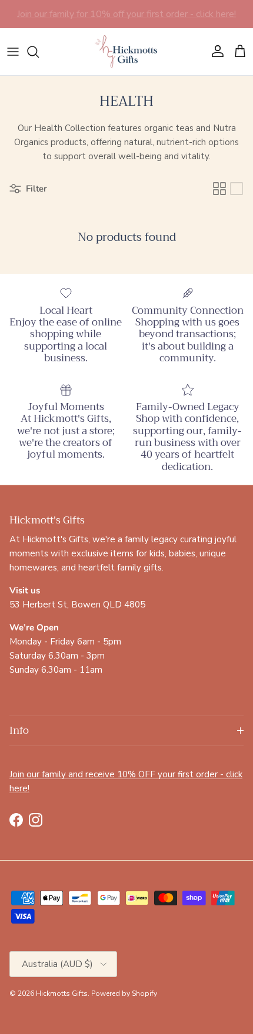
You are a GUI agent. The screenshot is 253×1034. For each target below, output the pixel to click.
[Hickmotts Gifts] (126, 51)
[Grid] (219, 189)
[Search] (39, 52)
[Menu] (13, 52)
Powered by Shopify (124, 993)
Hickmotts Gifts (62, 993)
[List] (236, 189)
